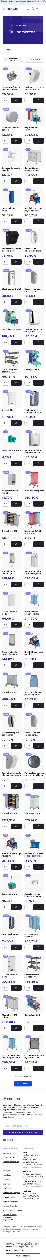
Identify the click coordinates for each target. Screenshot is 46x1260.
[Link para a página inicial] (11, 25)
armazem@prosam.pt (32, 1181)
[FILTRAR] (12, 59)
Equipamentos (21, 25)
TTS (5, 69)
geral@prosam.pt (30, 1162)
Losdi (29, 69)
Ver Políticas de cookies (15, 1250)
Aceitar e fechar (23, 1256)
